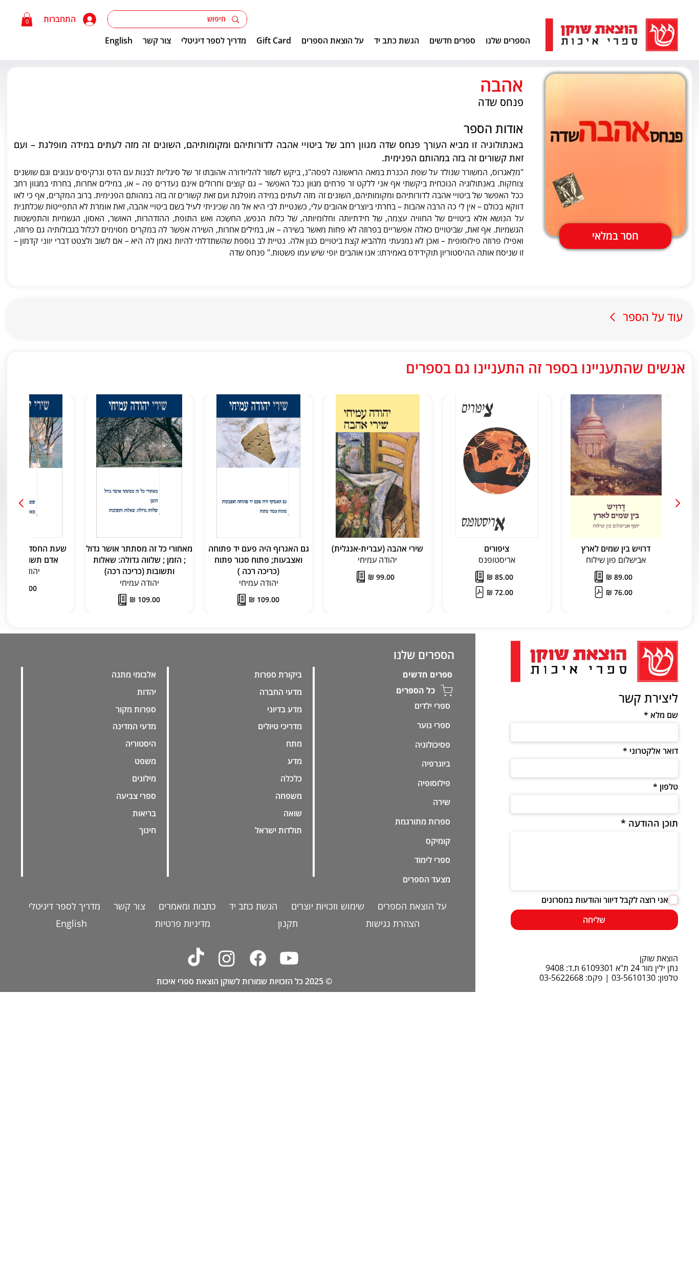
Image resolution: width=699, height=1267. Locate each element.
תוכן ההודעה (653, 823)
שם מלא (664, 715)
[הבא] (21, 503)
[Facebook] (258, 958)
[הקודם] (677, 503)
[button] (27, 19)
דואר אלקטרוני (653, 751)
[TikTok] (196, 958)
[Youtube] (289, 958)
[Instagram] (227, 958)
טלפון (669, 787)
